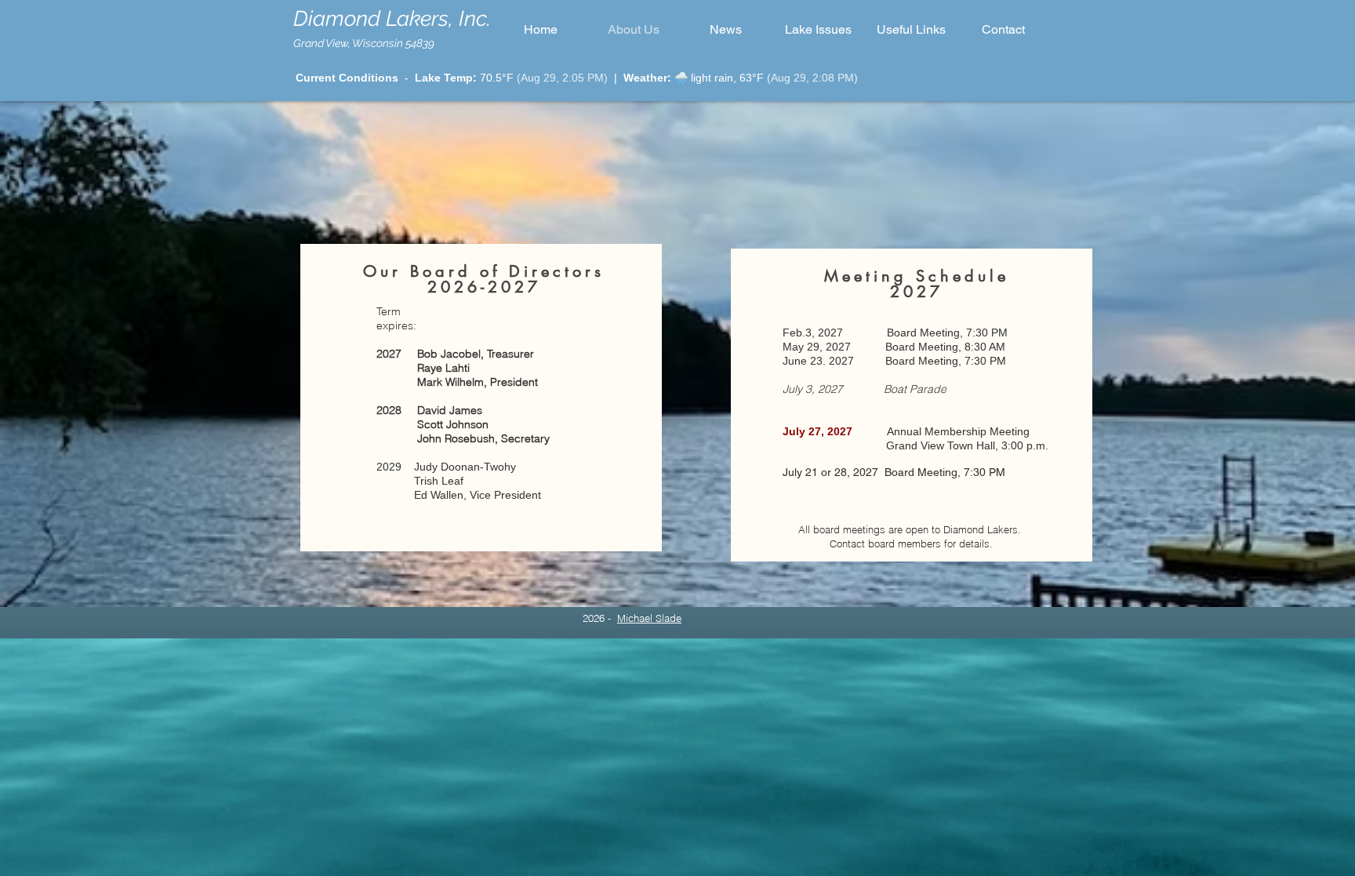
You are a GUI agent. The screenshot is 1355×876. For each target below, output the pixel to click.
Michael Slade (649, 618)
